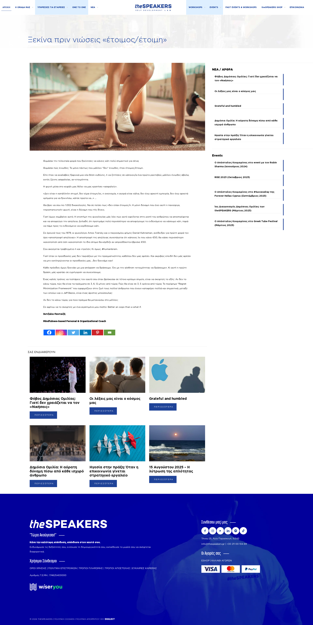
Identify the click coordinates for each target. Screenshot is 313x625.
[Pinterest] (97, 332)
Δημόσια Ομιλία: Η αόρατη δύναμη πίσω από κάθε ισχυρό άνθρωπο (57, 471)
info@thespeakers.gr (213, 544)
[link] (46, 587)
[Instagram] (61, 332)
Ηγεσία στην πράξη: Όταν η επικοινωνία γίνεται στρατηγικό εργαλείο (113, 471)
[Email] (109, 332)
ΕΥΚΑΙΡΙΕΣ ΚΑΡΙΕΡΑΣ (144, 568)
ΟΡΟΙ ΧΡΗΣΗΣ (38, 568)
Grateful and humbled (168, 398)
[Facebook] (49, 332)
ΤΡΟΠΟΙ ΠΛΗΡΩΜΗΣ (91, 568)
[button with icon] (205, 530)
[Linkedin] (85, 332)
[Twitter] (73, 332)
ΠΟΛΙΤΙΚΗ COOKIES (64, 619)
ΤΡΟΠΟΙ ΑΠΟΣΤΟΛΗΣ (117, 568)
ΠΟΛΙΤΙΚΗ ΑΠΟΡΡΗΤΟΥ (88, 619)
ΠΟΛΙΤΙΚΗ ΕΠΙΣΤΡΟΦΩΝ (62, 568)
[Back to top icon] (297, 618)
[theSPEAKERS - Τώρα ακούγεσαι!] (153, 7)
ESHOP (205, 560)
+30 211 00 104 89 (237, 544)
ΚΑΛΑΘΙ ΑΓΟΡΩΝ (221, 560)
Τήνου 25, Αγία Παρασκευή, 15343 (220, 538)
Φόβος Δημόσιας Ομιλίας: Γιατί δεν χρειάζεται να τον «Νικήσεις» (55, 403)
